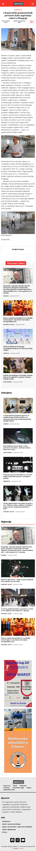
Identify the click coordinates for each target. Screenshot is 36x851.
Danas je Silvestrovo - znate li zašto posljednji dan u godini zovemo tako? (17, 580)
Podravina (18, 9)
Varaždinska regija (18, 787)
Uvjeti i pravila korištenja (11, 824)
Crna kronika (7, 382)
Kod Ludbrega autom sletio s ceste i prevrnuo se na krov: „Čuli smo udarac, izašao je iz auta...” (17, 447)
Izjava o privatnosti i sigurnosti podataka (17, 827)
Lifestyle (6, 353)
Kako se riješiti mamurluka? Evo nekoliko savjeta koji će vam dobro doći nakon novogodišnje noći (18, 319)
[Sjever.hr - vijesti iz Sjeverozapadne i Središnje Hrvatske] (17, 4)
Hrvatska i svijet (8, 324)
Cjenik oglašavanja (9, 829)
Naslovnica (6, 785)
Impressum (6, 821)
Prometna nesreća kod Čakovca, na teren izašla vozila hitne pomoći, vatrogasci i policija (17, 476)
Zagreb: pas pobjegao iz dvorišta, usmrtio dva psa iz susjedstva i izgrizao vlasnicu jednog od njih (17, 377)
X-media (20, 848)
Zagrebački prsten (9, 789)
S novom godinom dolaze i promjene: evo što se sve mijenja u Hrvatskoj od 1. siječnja (17, 609)
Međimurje (6, 481)
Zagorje (6, 296)
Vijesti (15, 785)
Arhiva (4, 832)
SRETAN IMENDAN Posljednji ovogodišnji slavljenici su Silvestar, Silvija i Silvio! (17, 348)
